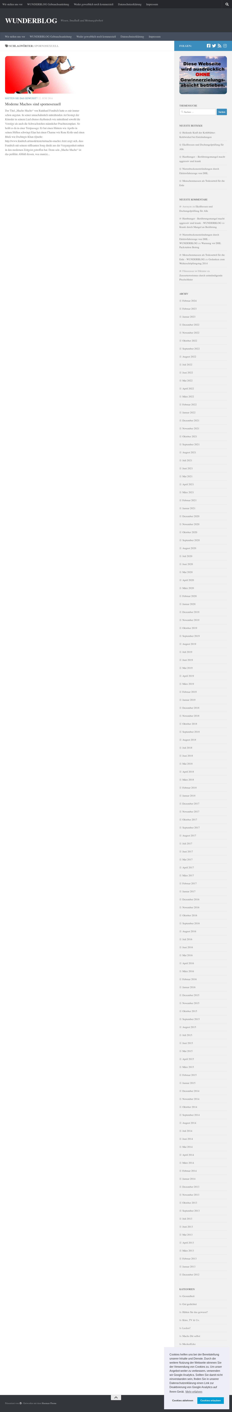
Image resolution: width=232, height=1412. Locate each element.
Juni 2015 (187, 1043)
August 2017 (189, 835)
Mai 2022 (187, 380)
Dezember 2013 (190, 1186)
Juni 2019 (187, 660)
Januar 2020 (188, 604)
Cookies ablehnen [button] (182, 1400)
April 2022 (188, 388)
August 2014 (189, 1122)
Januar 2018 (188, 795)
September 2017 (191, 827)
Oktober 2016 (189, 915)
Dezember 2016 (190, 899)
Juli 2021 (187, 460)
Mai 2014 (187, 1146)
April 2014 (188, 1154)
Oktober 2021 (189, 436)
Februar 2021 (189, 500)
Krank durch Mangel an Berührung (198, 227)
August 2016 (189, 931)
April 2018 (188, 771)
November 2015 (190, 1003)
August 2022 (189, 356)
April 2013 (188, 1242)
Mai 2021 (187, 476)
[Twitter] (214, 46)
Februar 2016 (189, 979)
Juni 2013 (187, 1226)
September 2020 (191, 540)
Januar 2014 (188, 1178)
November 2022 (190, 332)
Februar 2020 (189, 596)
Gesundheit (188, 1296)
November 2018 (190, 715)
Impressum (152, 4)
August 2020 (189, 548)
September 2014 (191, 1114)
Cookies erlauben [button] (210, 1400)
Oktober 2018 (189, 723)
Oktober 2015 (189, 1011)
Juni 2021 (187, 468)
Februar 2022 (189, 404)
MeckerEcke (189, 1344)
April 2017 (188, 867)
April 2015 (188, 1059)
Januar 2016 (188, 987)
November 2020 (190, 524)
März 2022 (188, 396)
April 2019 (188, 675)
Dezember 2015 (190, 995)
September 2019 (191, 636)
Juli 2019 (187, 652)
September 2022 (191, 348)
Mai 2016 (187, 955)
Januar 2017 (188, 891)
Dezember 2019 (190, 612)
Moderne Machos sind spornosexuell (33, 103)
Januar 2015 (188, 1083)
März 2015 (188, 1067)
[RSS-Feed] (219, 46)
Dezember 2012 (190, 1274)
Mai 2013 (187, 1234)
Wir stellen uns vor (12, 4)
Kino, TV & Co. (191, 1320)
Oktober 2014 (189, 1107)
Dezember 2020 (190, 516)
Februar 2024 (189, 300)
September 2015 (191, 1019)
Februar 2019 (189, 691)
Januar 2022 (188, 412)
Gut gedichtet (189, 1304)
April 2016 (188, 963)
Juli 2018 (187, 747)
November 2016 (190, 907)
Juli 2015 (187, 1035)
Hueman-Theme (49, 1403)
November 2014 (190, 1099)
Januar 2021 (188, 508)
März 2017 (188, 875)
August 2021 (189, 452)
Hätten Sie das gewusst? (21, 98)
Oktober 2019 (189, 628)
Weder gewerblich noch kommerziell (93, 4)
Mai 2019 (187, 667)
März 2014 (188, 1162)
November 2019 (190, 620)
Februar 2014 (189, 1170)
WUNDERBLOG (31, 20)
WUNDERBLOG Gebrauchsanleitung (48, 4)
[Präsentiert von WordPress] (21, 1403)
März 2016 (188, 971)
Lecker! (186, 1328)
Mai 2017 (187, 859)
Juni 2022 (187, 372)
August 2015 (189, 1027)
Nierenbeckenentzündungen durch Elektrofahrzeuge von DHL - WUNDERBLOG (199, 239)
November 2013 (190, 1194)
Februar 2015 (189, 1075)
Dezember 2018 (190, 707)
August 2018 (189, 739)
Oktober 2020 (189, 532)
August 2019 (189, 644)
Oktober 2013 (189, 1202)
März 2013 (188, 1250)
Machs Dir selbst (191, 1336)
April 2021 (188, 484)
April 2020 (188, 580)
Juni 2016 (187, 947)
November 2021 (190, 428)
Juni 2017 (187, 851)
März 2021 (188, 492)
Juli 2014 (187, 1130)
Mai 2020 (187, 572)
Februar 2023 (189, 308)
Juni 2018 (187, 755)
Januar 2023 (188, 316)
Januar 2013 (188, 1266)
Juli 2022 (187, 364)
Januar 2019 (188, 699)
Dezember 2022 (190, 324)
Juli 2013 (187, 1218)
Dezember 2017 (190, 803)
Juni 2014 (187, 1138)
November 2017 (190, 811)
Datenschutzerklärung (129, 4)
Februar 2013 (189, 1258)
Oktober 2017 (189, 819)
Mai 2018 (187, 763)
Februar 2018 (189, 787)
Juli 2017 (187, 843)
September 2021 (191, 444)
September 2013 (191, 1210)
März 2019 (188, 683)
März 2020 (188, 588)
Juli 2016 (187, 939)
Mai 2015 (187, 1051)
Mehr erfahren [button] (193, 1391)
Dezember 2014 (190, 1091)
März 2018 (188, 779)
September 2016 (191, 923)
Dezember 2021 (190, 420)
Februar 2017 (189, 883)
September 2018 (191, 731)
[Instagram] (225, 46)
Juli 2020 (187, 556)
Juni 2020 (187, 564)
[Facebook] (209, 46)
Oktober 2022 (189, 340)
